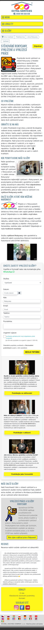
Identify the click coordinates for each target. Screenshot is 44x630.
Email (5, 306)
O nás (22, 593)
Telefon (6, 313)
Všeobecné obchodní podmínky (22, 596)
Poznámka (7, 321)
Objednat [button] (38, 46)
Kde (4, 297)
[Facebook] (22, 607)
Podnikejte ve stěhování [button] (22, 393)
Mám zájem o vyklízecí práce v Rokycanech (22, 537)
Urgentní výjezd (9, 333)
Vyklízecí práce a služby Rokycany (22, 502)
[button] (22, 17)
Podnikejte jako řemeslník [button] (22, 474)
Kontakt (22, 598)
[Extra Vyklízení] (21, 7)
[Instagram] (16, 607)
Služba (6, 279)
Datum (6, 289)
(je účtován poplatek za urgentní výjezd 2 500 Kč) (21, 340)
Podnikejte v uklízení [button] (22, 433)
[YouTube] (27, 607)
